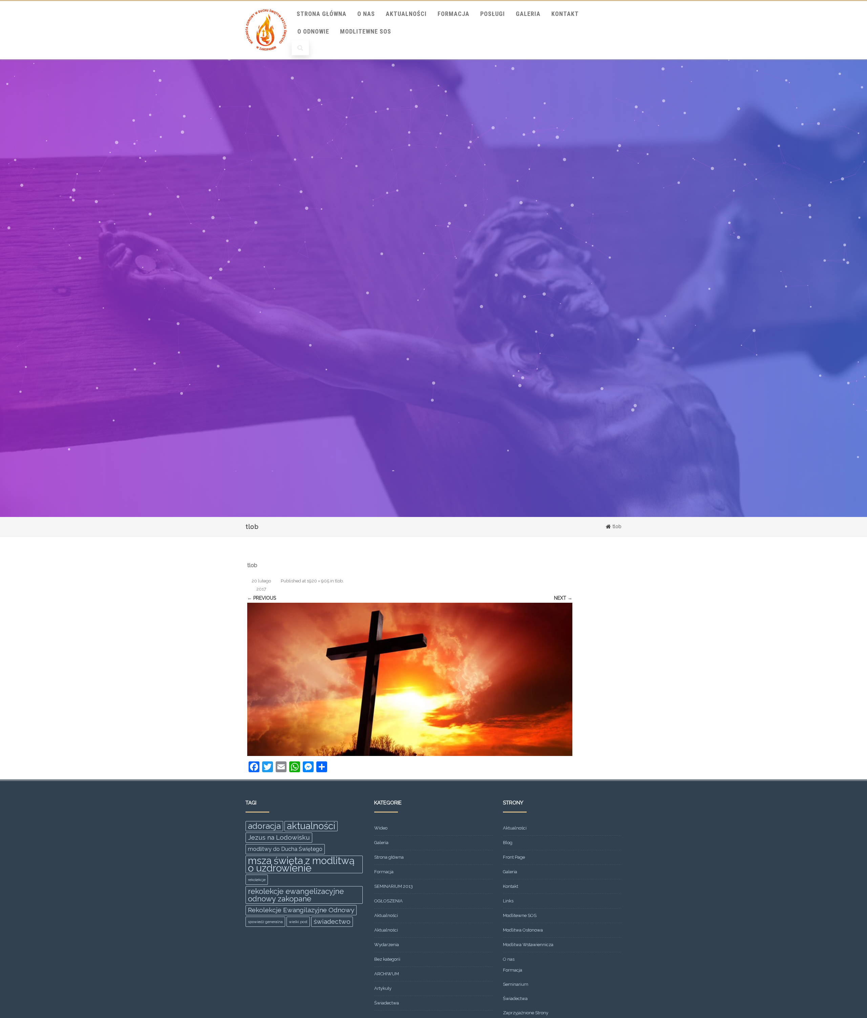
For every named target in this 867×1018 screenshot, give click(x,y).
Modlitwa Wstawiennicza (528, 944)
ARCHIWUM (386, 973)
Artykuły (383, 988)
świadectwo (332, 921)
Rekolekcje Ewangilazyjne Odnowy (301, 910)
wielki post (298, 922)
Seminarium (515, 984)
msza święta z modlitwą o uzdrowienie (301, 864)
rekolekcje (257, 880)
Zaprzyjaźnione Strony (525, 1012)
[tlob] (409, 679)
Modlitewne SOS (365, 31)
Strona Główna (321, 13)
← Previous (261, 598)
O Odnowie (313, 31)
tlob (339, 580)
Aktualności (406, 13)
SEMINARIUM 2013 (393, 886)
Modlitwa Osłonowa (523, 930)
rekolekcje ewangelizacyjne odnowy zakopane (296, 895)
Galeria (528, 13)
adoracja (264, 826)
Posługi (492, 13)
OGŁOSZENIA (388, 900)
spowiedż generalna (265, 922)
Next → (563, 598)
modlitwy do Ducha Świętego (285, 849)
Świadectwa (386, 1002)
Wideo (380, 828)
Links (508, 900)
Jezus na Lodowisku (279, 837)
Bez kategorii (387, 959)
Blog (507, 842)
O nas (366, 13)
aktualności (311, 826)
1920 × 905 (318, 580)
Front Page (514, 857)
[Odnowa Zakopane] (266, 57)
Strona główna (389, 857)
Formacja (453, 13)
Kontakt (565, 13)
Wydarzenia (386, 944)
